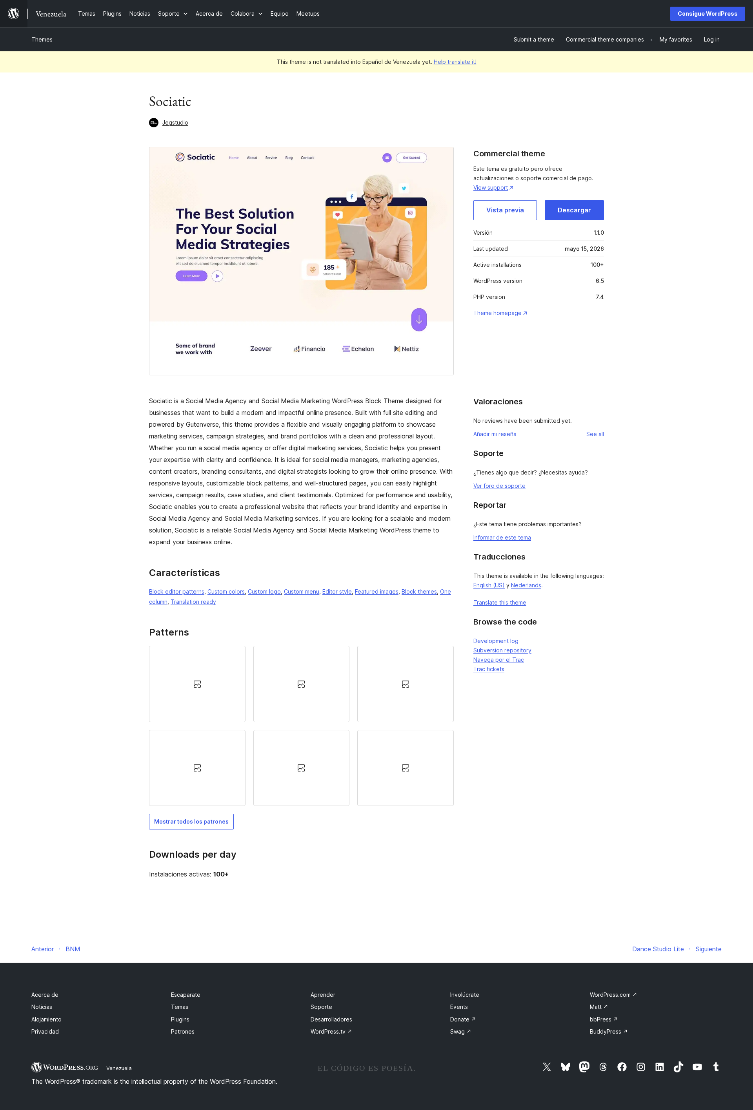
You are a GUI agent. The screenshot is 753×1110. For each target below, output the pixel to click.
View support (490, 187)
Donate (463, 1019)
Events (459, 1006)
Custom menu (301, 591)
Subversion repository (502, 650)
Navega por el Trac (498, 659)
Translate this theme (499, 602)
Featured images (376, 591)
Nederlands (526, 585)
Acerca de (44, 994)
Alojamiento (46, 1019)
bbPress (604, 1019)
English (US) (489, 585)
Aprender (323, 994)
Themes (42, 39)
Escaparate (185, 994)
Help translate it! (455, 61)
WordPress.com (613, 994)
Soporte (321, 1006)
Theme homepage (497, 313)
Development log (495, 640)
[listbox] (301, 726)
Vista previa (505, 210)
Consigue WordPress (708, 13)
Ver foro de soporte (499, 485)
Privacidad (45, 1031)
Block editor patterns (176, 591)
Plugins (180, 1019)
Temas (179, 1006)
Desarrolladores (331, 1019)
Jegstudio (175, 122)
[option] (197, 684)
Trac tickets (488, 669)
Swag (460, 1031)
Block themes (419, 591)
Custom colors (226, 591)
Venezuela (119, 1068)
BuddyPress (609, 1031)
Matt (599, 1006)
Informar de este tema (502, 537)
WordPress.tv (331, 1031)
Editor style (337, 591)
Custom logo (264, 591)
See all (595, 434)
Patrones (183, 1031)
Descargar (574, 210)
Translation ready (193, 601)
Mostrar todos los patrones (191, 821)
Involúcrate (464, 994)
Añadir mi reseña (495, 434)
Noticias (41, 1006)
